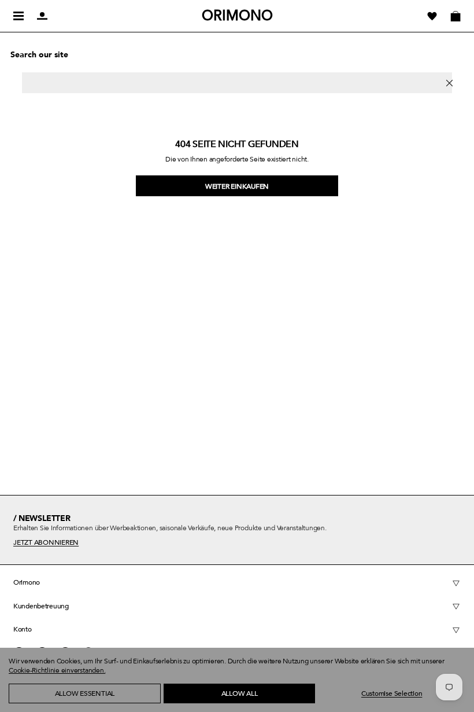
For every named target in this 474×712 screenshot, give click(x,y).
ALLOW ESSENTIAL (84, 693)
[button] (29, 706)
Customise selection (391, 693)
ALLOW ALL (239, 693)
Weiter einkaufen (237, 186)
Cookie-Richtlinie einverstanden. (57, 670)
